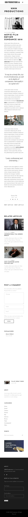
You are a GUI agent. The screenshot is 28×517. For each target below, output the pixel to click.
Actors (5, 406)
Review (6, 418)
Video (5, 425)
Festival (6, 412)
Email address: (7, 493)
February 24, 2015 (9, 335)
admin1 (13, 32)
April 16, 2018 (13, 383)
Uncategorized (7, 423)
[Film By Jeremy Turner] (7, 382)
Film (16, 195)
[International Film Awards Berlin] (14, 224)
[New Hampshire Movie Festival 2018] (14, 252)
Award (5, 408)
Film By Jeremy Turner (17, 381)
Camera (6, 410)
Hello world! (10, 334)
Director (13, 195)
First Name (6, 486)
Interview (6, 416)
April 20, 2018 (7, 32)
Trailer (5, 421)
